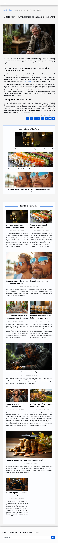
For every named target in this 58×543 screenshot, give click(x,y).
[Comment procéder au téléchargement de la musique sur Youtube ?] (17, 395)
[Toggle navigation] (5, 2)
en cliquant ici (29, 81)
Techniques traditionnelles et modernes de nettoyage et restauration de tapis (16, 318)
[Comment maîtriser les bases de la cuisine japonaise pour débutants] (30, 159)
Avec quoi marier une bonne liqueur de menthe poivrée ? (34, 149)
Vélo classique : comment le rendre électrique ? (16, 494)
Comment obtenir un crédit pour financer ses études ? (27, 460)
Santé (19, 532)
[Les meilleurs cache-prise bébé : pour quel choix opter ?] (41, 307)
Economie (5, 532)
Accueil (5, 10)
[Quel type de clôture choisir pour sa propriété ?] (41, 395)
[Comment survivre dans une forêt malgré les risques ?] (29, 356)
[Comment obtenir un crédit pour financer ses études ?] (29, 444)
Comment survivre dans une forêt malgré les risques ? (27, 372)
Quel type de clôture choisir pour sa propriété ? (41, 405)
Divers (10, 10)
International (13, 532)
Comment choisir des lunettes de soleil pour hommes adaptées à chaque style (29, 190)
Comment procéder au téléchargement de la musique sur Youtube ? (15, 406)
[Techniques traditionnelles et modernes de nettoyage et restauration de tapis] (17, 307)
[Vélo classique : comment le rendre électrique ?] (17, 484)
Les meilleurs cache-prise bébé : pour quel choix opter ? (40, 318)
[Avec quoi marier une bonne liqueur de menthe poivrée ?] (34, 139)
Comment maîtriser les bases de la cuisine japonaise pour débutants (30, 169)
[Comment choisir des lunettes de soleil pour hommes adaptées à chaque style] (29, 179)
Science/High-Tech (28, 532)
